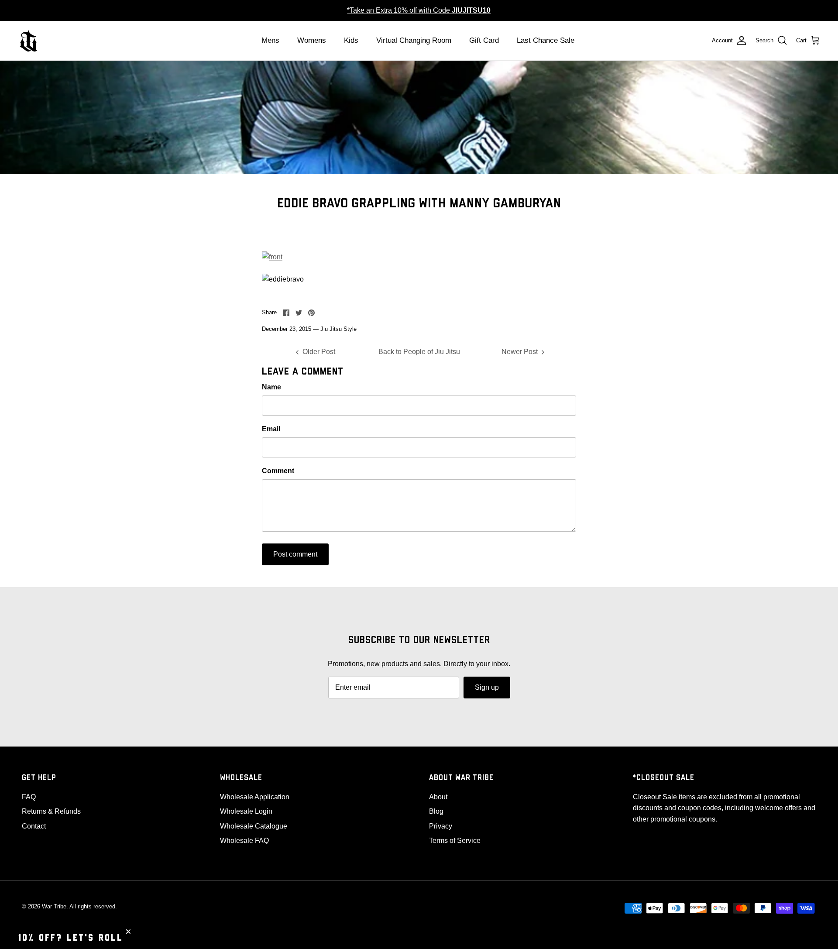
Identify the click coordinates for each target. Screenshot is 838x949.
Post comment (295, 554)
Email (271, 429)
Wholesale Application (254, 797)
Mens (270, 40)
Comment (278, 470)
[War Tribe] (28, 41)
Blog (436, 811)
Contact (34, 826)
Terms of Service (455, 840)
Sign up (487, 687)
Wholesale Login (246, 811)
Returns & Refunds (51, 811)
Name (271, 387)
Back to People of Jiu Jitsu (419, 351)
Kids (351, 40)
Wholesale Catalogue (253, 826)
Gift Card (484, 40)
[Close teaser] (128, 931)
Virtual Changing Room (413, 40)
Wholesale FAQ (244, 840)
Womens (311, 40)
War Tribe (54, 906)
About (438, 797)
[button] (71, 938)
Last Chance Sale (545, 40)
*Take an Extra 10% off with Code (419, 10)
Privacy (440, 826)
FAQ (29, 797)
